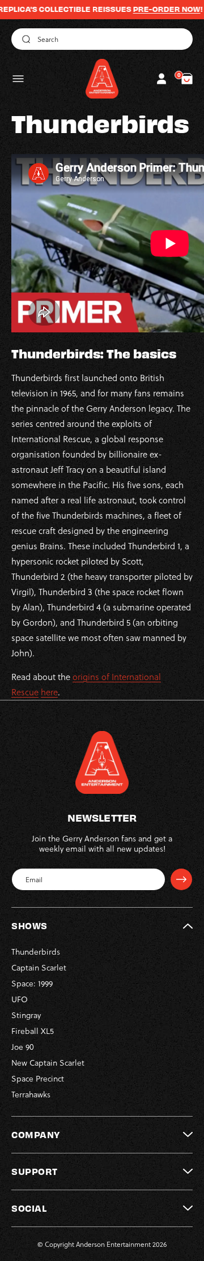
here (49, 692)
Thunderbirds (35, 951)
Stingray (26, 1015)
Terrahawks (30, 1094)
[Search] (24, 39)
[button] (18, 79)
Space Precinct (37, 1078)
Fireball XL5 (32, 1031)
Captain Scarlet (38, 967)
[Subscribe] (181, 879)
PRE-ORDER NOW (155, 9)
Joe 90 (22, 1047)
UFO (19, 999)
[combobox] (102, 39)
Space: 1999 (32, 983)
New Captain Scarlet (47, 1062)
